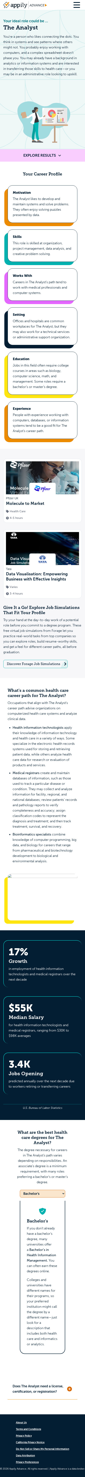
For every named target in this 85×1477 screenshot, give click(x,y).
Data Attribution (25, 1455)
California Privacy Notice (30, 1442)
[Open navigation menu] (77, 5)
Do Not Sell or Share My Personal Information (42, 1449)
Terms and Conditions (28, 1429)
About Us (21, 1422)
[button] (43, 1389)
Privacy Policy (24, 1435)
